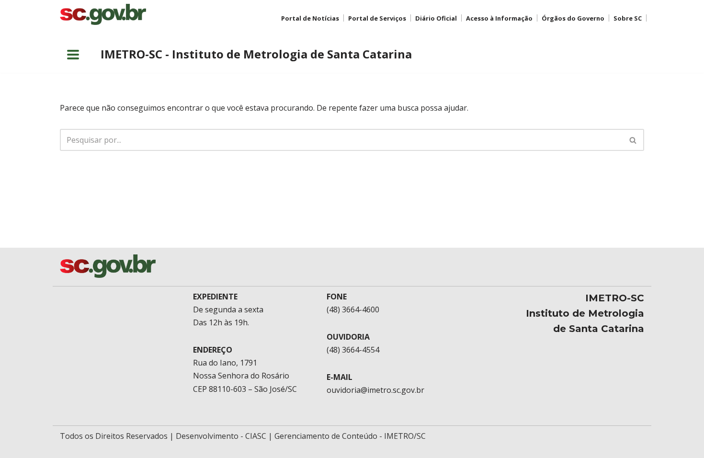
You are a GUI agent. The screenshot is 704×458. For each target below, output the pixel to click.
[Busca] (633, 140)
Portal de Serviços (377, 18)
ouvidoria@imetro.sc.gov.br (375, 390)
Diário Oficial (436, 18)
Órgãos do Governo (573, 18)
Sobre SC (627, 18)
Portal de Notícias (310, 18)
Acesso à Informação (499, 18)
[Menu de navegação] (73, 54)
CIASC (255, 436)
